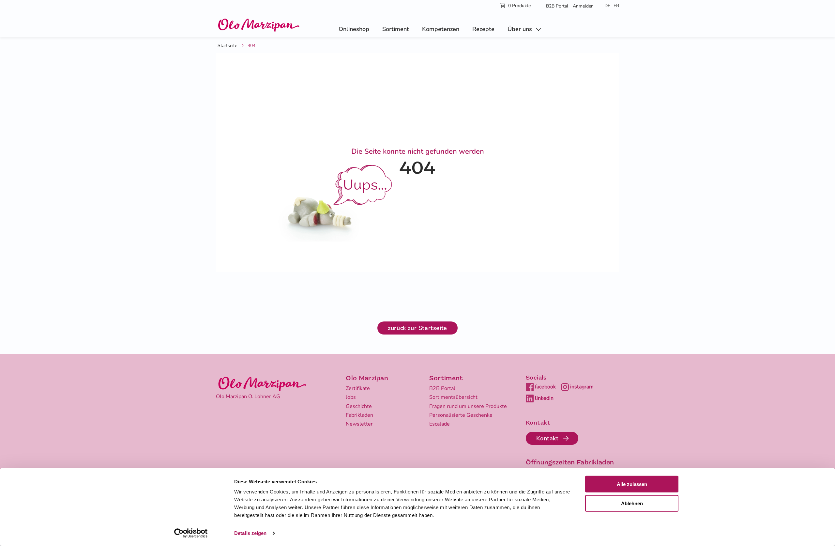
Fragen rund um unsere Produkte (468, 406)
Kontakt (547, 438)
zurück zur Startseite (417, 328)
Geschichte (359, 406)
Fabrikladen (359, 415)
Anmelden (583, 6)
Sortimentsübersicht (453, 397)
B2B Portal (557, 6)
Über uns (520, 29)
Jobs (351, 397)
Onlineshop (354, 29)
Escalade (439, 424)
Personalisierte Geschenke (461, 415)
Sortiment (395, 29)
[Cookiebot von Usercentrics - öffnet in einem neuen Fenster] (191, 533)
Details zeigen (250, 533)
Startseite (227, 45)
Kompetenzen (440, 29)
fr (616, 6)
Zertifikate (358, 388)
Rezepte (483, 29)
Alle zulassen (632, 484)
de (607, 6)
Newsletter (359, 424)
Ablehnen (632, 503)
